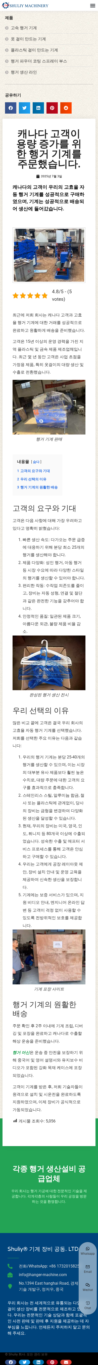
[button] (92, 5)
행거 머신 (21, 1052)
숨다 (36, 462)
